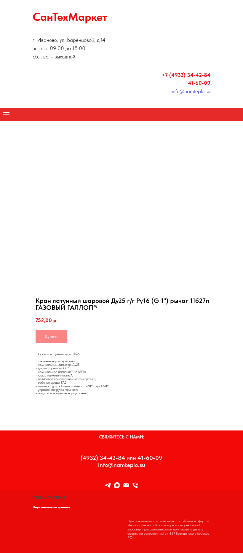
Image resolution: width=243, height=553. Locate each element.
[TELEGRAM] (107, 485)
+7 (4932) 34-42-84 (186, 75)
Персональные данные (51, 507)
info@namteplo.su (191, 91)
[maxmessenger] (117, 485)
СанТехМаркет (70, 16)
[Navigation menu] (6, 114)
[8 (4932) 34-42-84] (135, 485)
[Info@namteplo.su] (126, 485)
